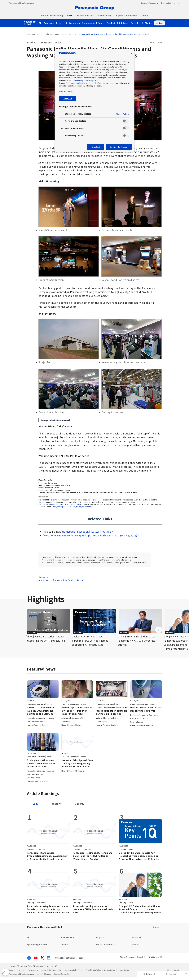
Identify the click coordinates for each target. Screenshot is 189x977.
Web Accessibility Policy (74, 970)
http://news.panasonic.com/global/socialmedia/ (72, 506)
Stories (148, 23)
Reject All (95, 147)
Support (12, 970)
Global (30, 23)
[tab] (56, 803)
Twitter (94, 531)
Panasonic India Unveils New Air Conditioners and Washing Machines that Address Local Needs (113, 34)
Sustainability (73, 23)
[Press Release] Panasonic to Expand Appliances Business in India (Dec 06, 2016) (90, 535)
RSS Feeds (154, 957)
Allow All (68, 98)
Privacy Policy (109, 970)
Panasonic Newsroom (44, 927)
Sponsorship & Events (93, 23)
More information (66, 91)
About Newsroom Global (131, 957)
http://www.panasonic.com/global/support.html (59, 504)
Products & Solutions (117, 23)
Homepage (68, 531)
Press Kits (136, 23)
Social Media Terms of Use (51, 970)
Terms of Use (33, 970)
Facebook (83, 531)
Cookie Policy (123, 970)
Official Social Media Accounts (69, 958)
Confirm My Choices (118, 147)
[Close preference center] (131, 53)
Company (49, 23)
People (59, 23)
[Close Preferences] (5, 972)
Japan (156, 926)
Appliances (69, 34)
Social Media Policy (93, 970)
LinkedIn (39, 966)
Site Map (22, 970)
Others (80, 580)
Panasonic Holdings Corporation (21, 3)
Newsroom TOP (33, 34)
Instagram (51, 966)
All (40, 23)
